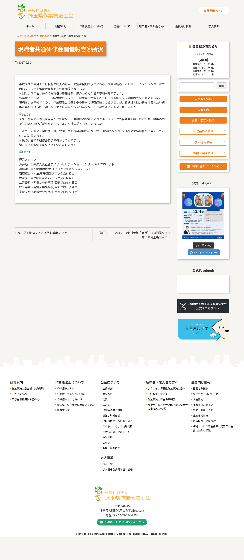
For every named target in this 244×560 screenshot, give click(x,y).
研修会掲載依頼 (203, 131)
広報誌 (106, 442)
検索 (222, 86)
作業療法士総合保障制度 (161, 399)
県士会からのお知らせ (205, 394)
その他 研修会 (19, 394)
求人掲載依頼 (203, 142)
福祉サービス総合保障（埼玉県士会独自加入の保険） (168, 406)
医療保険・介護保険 (204, 421)
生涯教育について (158, 394)
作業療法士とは (66, 388)
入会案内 (203, 109)
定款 (105, 399)
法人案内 (108, 404)
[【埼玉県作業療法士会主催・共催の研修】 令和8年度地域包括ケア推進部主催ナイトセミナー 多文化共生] (203, 215)
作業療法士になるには (69, 399)
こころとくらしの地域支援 (118, 426)
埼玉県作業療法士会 (25, 35)
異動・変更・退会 (203, 120)
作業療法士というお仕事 (71, 394)
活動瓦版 (44, 35)
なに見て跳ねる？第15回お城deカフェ (42, 232)
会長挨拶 (108, 388)
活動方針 (108, 394)
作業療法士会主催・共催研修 (28, 388)
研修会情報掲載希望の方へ (27, 399)
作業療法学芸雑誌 (113, 410)
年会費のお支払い (203, 404)
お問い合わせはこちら (205, 166)
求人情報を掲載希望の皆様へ (119, 469)
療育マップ (63, 410)
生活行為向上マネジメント (118, 432)
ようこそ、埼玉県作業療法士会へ (166, 388)
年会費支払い (203, 99)
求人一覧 (108, 464)
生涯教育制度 (200, 415)
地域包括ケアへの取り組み (118, 421)
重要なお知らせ (202, 388)
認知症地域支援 (111, 415)
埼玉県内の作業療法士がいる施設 (76, 404)
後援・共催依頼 (203, 153)
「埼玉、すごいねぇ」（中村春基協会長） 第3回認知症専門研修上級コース (132, 234)
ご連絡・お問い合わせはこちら (124, 522)
